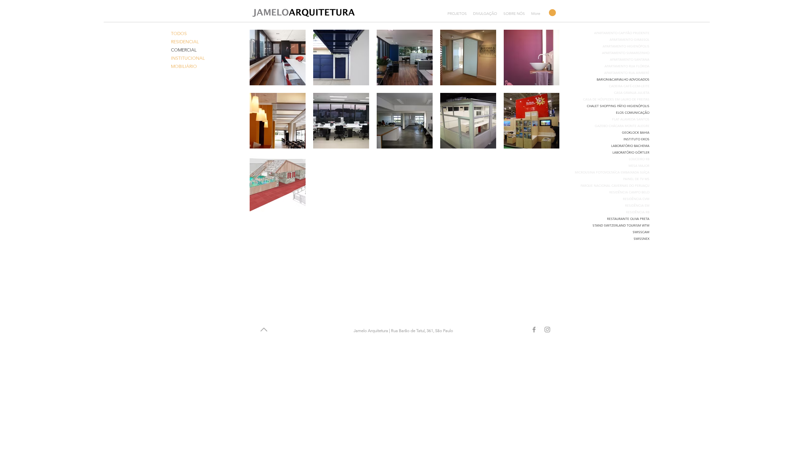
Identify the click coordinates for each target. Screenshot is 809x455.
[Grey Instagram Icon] (547, 329)
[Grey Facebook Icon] (534, 329)
